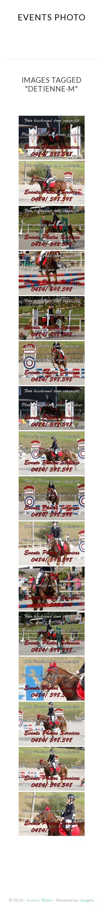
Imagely (86, 900)
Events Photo (52, 17)
